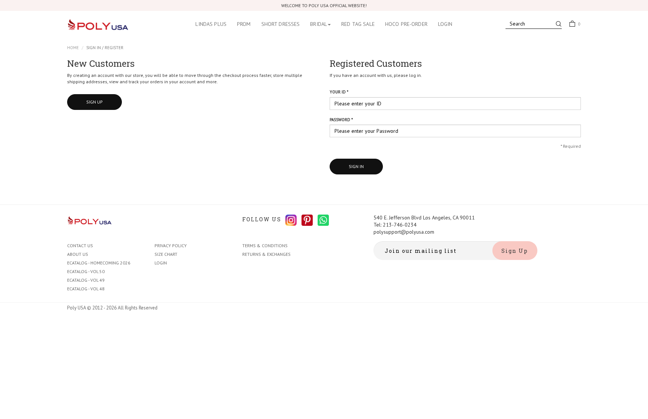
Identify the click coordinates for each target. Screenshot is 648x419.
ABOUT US (77, 254)
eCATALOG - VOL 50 (86, 271)
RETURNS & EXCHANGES (266, 254)
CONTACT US (80, 245)
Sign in (356, 166)
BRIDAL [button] (318, 24)
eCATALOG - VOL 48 (86, 288)
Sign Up (94, 102)
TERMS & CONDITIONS (265, 245)
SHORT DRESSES (280, 24)
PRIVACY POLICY (170, 245)
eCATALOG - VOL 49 (86, 280)
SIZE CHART (165, 254)
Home (73, 47)
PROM (244, 24)
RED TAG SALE (358, 24)
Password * (341, 119)
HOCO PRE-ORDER (406, 24)
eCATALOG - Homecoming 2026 (98, 263)
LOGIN (445, 24)
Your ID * (339, 92)
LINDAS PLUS (210, 24)
